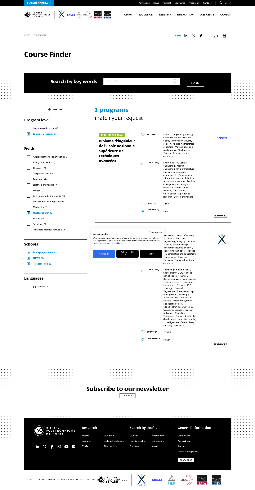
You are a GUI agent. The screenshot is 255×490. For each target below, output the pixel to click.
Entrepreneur (158, 441)
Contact (207, 2)
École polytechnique (114, 441)
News (156, 2)
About (128, 14)
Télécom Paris (110, 446)
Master (85, 435)
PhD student (158, 435)
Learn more (127, 395)
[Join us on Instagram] (59, 446)
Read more (220, 215)
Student (134, 435)
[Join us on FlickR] (73, 446)
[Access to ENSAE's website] (187, 480)
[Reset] (175, 81)
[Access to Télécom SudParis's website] (216, 480)
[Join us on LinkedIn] (37, 446)
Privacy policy (155, 232)
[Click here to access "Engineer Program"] (222, 239)
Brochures (180, 2)
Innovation (185, 14)
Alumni (155, 446)
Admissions (144, 2)
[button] (39, 3)
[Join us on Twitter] (44, 446)
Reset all (57, 109)
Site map (182, 446)
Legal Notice (184, 435)
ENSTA (85, 446)
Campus (225, 14)
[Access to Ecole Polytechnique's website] (141, 480)
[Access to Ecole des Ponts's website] (171, 480)
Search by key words (74, 81)
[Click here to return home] (37, 15)
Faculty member (138, 441)
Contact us (186, 460)
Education (146, 14)
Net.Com (86, 479)
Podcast (167, 2)
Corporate (207, 14)
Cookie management (188, 451)
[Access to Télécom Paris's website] (202, 480)
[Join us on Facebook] (52, 446)
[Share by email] (215, 36)
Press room (194, 2)
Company (134, 446)
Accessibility (184, 441)
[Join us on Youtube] (66, 446)
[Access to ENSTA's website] (157, 480)
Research (165, 14)
